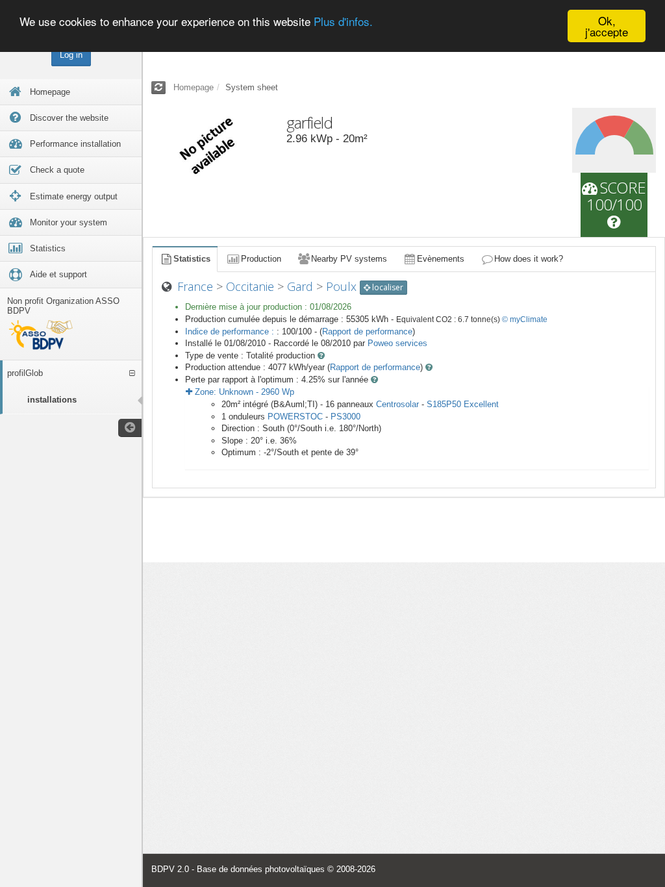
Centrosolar (397, 404)
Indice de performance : (231, 331)
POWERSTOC (295, 416)
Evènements (440, 259)
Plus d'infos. (343, 21)
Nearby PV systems (349, 259)
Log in (71, 55)
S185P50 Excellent (463, 404)
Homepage (193, 87)
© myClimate (524, 319)
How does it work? (528, 259)
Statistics (191, 259)
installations (52, 400)
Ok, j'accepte (606, 26)
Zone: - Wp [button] (243, 392)
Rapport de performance (367, 331)
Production (261, 259)
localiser (386, 287)
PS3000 (345, 416)
